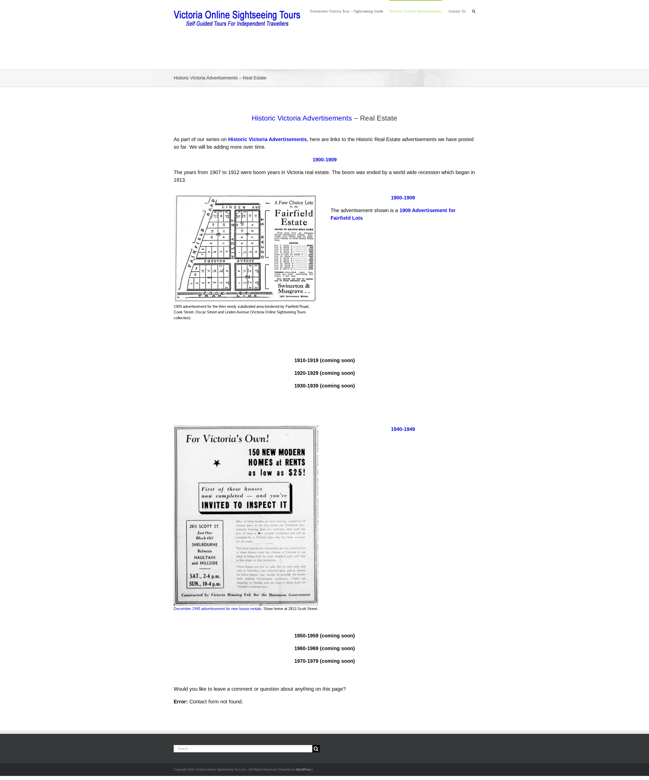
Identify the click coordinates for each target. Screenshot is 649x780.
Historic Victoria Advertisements (302, 118)
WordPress (303, 769)
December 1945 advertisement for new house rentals (217, 608)
